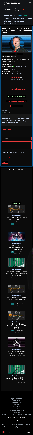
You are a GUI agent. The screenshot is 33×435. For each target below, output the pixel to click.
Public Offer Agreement (22, 414)
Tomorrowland (9, 15)
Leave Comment (16, 106)
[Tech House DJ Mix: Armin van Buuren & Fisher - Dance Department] (16, 369)
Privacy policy (7, 414)
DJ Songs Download (16, 410)
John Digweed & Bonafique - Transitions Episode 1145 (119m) (16, 299)
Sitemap (16, 412)
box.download (18, 89)
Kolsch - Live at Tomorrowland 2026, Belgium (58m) (16, 247)
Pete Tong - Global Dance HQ (18, 59)
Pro (22, 10)
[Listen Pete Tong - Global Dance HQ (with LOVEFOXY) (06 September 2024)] (4, 432)
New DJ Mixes (18, 18)
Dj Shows (7, 21)
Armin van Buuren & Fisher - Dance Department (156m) (16, 379)
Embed (20, 54)
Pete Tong (12, 56)
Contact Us (16, 403)
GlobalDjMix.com (21, 424)
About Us (16, 401)
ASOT (26, 15)
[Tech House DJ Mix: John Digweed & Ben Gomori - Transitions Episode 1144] (16, 209)
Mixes (16, 404)
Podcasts (16, 406)
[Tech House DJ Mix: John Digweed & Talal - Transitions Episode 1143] (16, 315)
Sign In (16, 9)
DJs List (29, 18)
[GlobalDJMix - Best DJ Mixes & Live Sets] (11, 3)
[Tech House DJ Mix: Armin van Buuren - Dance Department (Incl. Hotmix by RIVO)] (16, 263)
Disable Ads (16, 203)
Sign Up (16, 11)
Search (8, 10)
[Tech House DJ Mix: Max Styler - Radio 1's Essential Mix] (16, 342)
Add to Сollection (8, 54)
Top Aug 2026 (18, 21)
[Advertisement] (17, 83)
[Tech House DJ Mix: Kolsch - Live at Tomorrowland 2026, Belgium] (16, 236)
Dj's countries (16, 399)
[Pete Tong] (16, 43)
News (16, 408)
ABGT (20, 15)
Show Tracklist (7, 129)
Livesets (7, 18)
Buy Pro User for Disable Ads (16, 96)
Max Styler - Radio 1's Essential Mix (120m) (16, 352)
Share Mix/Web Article (11, 24)
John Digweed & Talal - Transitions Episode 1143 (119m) (16, 326)
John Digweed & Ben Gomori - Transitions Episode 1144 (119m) (16, 219)
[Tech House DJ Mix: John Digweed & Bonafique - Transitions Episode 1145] (16, 289)
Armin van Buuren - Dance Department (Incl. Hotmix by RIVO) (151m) (17, 273)
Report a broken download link (17, 101)
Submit (5, 162)
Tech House (12, 62)
